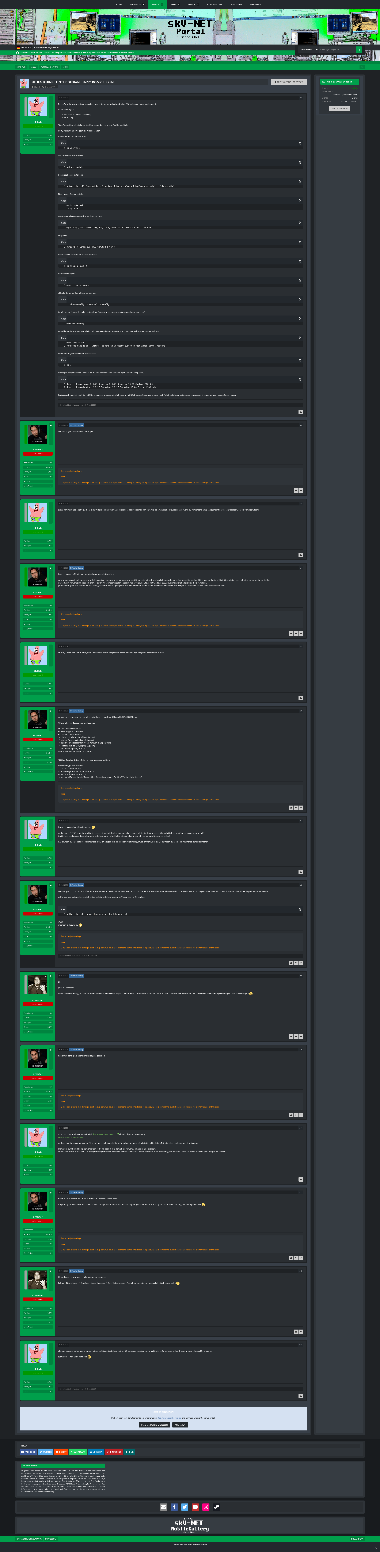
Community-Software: (190, 1544)
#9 (301, 976)
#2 (301, 425)
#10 (300, 1049)
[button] (23, 47)
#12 (300, 1192)
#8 (301, 885)
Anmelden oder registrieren (46, 47)
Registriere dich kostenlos (169, 1418)
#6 (301, 711)
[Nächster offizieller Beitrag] (301, 490)
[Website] (51, 425)
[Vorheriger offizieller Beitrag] (296, 633)
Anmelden (180, 1424)
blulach (37, 86)
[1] (61, 148)
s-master (84, 955)
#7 (301, 820)
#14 (300, 1344)
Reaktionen (28, 462)
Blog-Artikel (28, 486)
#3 (301, 503)
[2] (61, 208)
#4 (301, 568)
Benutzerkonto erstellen (154, 1424)
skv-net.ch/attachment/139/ (70, 1137)
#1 (301, 98)
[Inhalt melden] (301, 412)
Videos (26, 481)
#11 (300, 1128)
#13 (300, 1271)
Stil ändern (357, 1538)
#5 (301, 646)
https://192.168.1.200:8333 (104, 1134)
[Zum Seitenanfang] (376, 1548)
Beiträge (27, 140)
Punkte (27, 135)
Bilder (26, 144)
